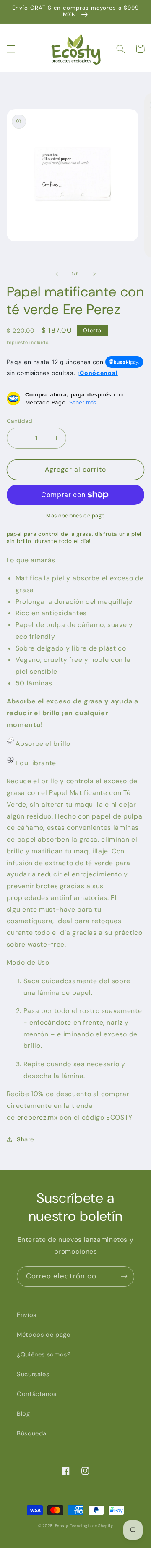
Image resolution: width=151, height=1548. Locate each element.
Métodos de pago (43, 1334)
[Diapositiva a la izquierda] (56, 274)
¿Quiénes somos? (43, 1354)
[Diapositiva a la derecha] (94, 274)
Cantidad (19, 421)
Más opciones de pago (75, 515)
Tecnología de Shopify (91, 1525)
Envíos (26, 1315)
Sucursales (33, 1374)
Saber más (82, 402)
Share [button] (25, 1139)
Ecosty (61, 1525)
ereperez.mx (37, 1117)
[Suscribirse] (124, 1276)
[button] (11, 48)
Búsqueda (32, 1433)
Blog (23, 1413)
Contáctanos (37, 1394)
